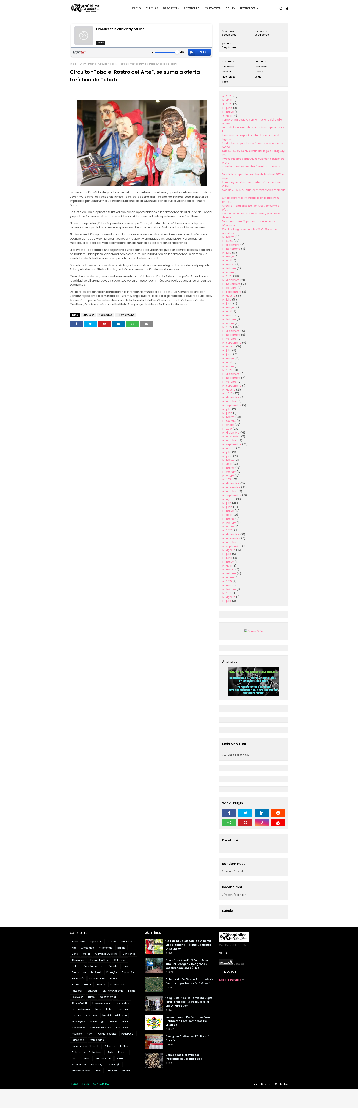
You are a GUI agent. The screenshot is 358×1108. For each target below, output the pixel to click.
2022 (229, 327)
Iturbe (109, 1009)
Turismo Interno (87, 63)
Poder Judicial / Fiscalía (86, 1046)
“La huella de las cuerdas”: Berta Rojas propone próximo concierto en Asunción (188, 945)
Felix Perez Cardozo (112, 990)
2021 (229, 370)
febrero (231, 268)
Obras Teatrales (107, 1033)
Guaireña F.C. (79, 1003)
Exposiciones (117, 984)
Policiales (110, 1046)
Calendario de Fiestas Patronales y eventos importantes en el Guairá (189, 981)
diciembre (233, 245)
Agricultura (96, 941)
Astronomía (105, 947)
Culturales (88, 315)
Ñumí (90, 1033)
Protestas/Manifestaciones (87, 1052)
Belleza (121, 947)
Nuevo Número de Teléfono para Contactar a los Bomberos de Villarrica (187, 1021)
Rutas (75, 1058)
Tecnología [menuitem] (249, 8)
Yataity (126, 1070)
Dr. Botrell (96, 972)
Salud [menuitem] (230, 8)
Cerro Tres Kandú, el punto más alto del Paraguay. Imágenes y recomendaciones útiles (186, 964)
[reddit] (278, 813)
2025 (229, 104)
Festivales (77, 996)
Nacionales (105, 315)
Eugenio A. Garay (82, 984)
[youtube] (287, 8)
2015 (229, 593)
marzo (230, 237)
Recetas (123, 1052)
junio (229, 108)
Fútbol (91, 996)
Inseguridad (122, 1003)
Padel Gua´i (128, 1033)
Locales (76, 1015)
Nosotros (267, 1084)
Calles (86, 953)
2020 (229, 393)
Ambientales (128, 941)
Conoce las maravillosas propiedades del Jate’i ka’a (183, 1057)
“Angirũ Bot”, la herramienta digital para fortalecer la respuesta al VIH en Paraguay (189, 1002)
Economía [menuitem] (192, 8)
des (126, 966)
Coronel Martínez (99, 960)
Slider (120, 1058)
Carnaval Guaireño (106, 953)
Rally (110, 1052)
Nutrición (77, 1033)
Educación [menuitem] (212, 8)
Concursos (78, 960)
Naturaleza (228, 76)
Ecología (111, 972)
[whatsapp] (229, 822)
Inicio (73, 63)
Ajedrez (112, 941)
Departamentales (94, 966)
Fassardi (77, 990)
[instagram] (281, 8)
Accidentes (78, 941)
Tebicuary (96, 1064)
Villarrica (112, 1070)
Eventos (227, 71)
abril (229, 100)
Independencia (101, 1003)
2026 (229, 96)
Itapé (98, 1009)
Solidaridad (79, 1064)
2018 (229, 479)
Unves (98, 1070)
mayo (230, 112)
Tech (225, 81)
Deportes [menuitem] (170, 8)
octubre (231, 288)
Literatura (122, 1009)
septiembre (234, 292)
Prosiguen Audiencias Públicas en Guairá (187, 1038)
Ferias (131, 990)
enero (230, 272)
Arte (74, 947)
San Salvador (104, 1058)
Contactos (281, 1084)
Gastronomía (108, 996)
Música (259, 71)
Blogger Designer (81, 1083)
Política (124, 1046)
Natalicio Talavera (100, 1027)
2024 (229, 241)
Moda (113, 1021)
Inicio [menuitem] (136, 8)
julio (229, 253)
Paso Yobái (78, 1039)
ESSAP (113, 978)
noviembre (233, 249)
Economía (228, 66)
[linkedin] (262, 813)
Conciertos (129, 953)
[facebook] (274, 8)
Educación (261, 66)
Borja (75, 953)
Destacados (79, 972)
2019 (229, 429)
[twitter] (245, 813)
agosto (231, 296)
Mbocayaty (78, 1021)
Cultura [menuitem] (152, 8)
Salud (258, 76)
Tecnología (113, 1064)
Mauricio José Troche (114, 1015)
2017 (229, 530)
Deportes (260, 61)
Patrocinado (97, 1039)
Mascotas (91, 1015)
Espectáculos (97, 978)
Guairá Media (101, 1083)
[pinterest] (245, 822)
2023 (229, 276)
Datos (75, 966)
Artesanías (87, 947)
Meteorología (97, 1021)
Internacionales (81, 1009)
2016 (229, 581)
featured (92, 990)
